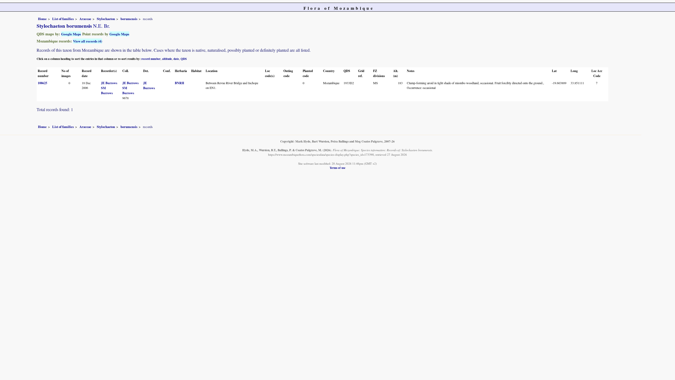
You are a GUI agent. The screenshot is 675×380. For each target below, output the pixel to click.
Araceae (85, 18)
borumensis (128, 18)
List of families (63, 18)
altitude (167, 58)
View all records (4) (87, 41)
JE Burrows (109, 83)
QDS (184, 58)
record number (151, 58)
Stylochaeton (106, 18)
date (176, 58)
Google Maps (71, 33)
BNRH (179, 83)
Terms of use (337, 167)
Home (42, 18)
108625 (42, 83)
